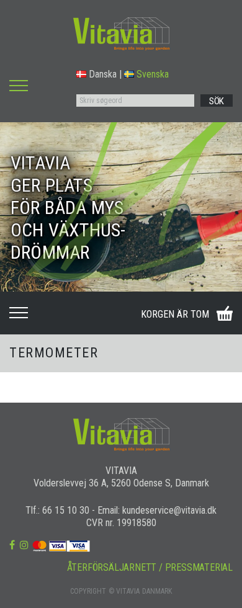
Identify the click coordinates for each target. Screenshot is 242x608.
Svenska (153, 74)
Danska (103, 74)
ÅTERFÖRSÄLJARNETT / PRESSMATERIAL (150, 567)
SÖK (216, 101)
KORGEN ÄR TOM (175, 314)
